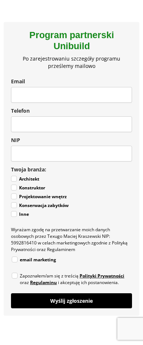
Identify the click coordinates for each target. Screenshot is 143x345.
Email (18, 81)
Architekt (29, 179)
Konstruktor (32, 188)
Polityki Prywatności (102, 276)
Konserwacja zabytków (44, 205)
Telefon (20, 110)
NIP (15, 140)
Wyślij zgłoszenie (71, 300)
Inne (24, 214)
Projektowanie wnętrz (43, 196)
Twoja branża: (28, 169)
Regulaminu (43, 282)
